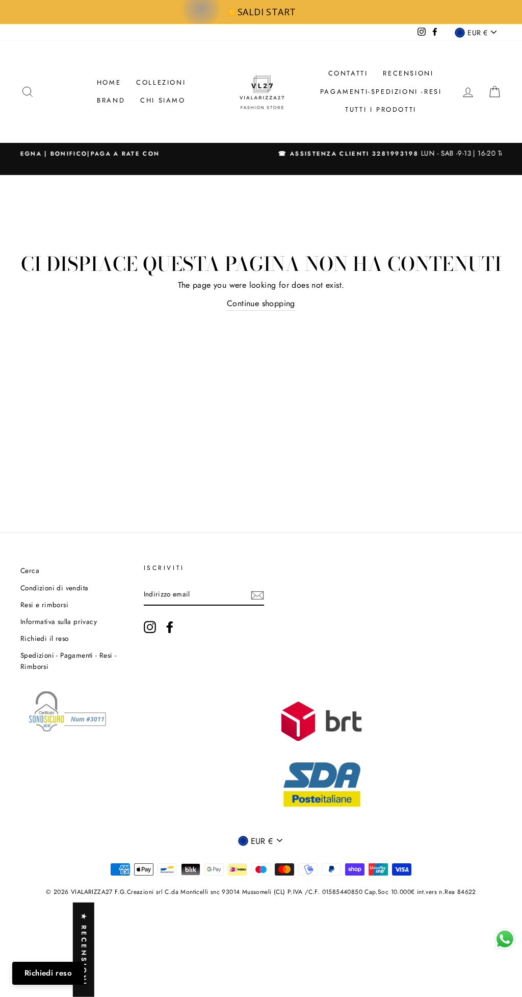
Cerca (29, 570)
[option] (261, 153)
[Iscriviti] (257, 594)
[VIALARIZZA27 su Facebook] (170, 627)
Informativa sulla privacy (58, 621)
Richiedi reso (48, 973)
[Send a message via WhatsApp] (505, 939)
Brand (111, 100)
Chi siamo (162, 100)
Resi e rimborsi (44, 605)
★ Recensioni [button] (84, 949)
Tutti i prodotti (380, 109)
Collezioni (161, 82)
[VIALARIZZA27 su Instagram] (150, 627)
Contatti (348, 73)
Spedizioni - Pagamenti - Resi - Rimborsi (68, 660)
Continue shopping (261, 303)
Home (109, 82)
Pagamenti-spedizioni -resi (381, 91)
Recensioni (408, 73)
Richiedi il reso (44, 638)
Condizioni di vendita (54, 588)
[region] (261, 12)
